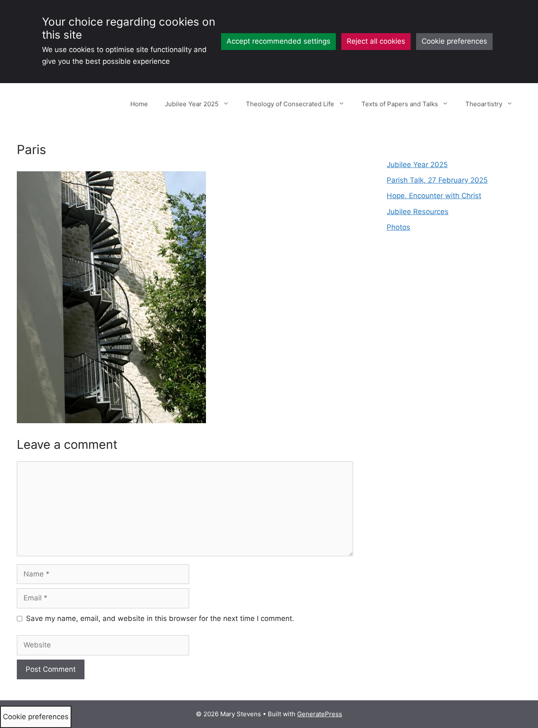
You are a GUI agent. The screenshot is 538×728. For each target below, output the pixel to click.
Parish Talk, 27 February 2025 (437, 180)
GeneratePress (319, 714)
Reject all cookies (376, 41)
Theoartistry (483, 104)
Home (139, 104)
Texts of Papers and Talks (399, 104)
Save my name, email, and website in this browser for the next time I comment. (160, 618)
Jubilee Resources (417, 211)
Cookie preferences (454, 41)
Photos (398, 227)
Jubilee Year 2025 (192, 104)
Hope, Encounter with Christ (434, 195)
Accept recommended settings (278, 41)
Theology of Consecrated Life (290, 104)
